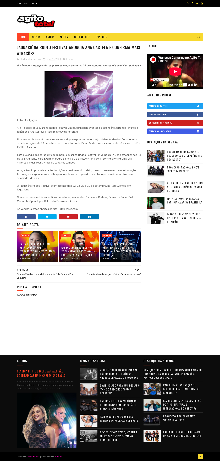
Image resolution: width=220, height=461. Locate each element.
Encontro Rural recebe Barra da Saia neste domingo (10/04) (182, 434)
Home (19, 3)
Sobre (26, 3)
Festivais (70, 59)
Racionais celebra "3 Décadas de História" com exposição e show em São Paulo (118, 405)
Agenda (36, 37)
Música (64, 37)
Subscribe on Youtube (160, 122)
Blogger (58, 456)
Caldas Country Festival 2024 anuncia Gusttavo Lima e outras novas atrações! (79, 251)
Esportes (101, 37)
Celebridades (82, 37)
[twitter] (197, 3)
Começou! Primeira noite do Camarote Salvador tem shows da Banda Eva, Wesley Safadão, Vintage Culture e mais (173, 373)
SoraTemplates (33, 456)
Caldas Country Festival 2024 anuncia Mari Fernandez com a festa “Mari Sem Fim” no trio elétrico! (37, 249)
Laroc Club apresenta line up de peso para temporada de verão (184, 218)
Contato (34, 3)
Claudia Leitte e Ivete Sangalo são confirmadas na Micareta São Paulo (41, 373)
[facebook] (192, 3)
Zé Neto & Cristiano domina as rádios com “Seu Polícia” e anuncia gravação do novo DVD (119, 373)
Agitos (50, 37)
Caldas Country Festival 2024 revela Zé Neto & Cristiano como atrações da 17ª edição (120, 249)
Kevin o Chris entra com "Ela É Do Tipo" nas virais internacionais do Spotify (182, 404)
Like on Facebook (157, 114)
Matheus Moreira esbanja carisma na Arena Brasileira (184, 200)
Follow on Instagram (160, 131)
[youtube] (202, 3)
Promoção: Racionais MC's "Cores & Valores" (183, 169)
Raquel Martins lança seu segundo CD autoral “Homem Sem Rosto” (184, 155)
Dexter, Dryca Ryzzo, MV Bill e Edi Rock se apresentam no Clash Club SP (118, 436)
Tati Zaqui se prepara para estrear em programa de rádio (119, 418)
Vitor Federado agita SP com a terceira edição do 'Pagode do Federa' (185, 186)
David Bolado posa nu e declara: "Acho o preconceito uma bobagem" (120, 389)
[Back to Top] (200, 456)
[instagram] (187, 3)
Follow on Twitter (158, 106)
